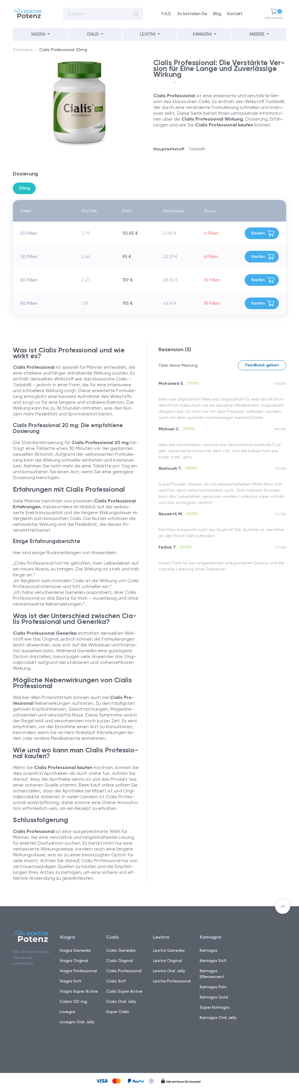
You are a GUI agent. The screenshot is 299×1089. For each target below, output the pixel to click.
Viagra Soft (70, 981)
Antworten (193, 382)
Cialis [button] (93, 34)
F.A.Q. (166, 13)
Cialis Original (119, 960)
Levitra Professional (172, 981)
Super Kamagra (215, 1007)
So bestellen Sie (192, 13)
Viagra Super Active (79, 991)
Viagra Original (74, 960)
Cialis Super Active (124, 991)
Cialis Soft (116, 981)
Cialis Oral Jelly (121, 1001)
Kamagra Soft (213, 960)
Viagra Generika (75, 950)
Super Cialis (117, 1011)
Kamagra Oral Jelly (218, 1017)
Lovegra (67, 1011)
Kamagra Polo (213, 986)
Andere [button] (257, 34)
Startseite (23, 49)
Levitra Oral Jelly (169, 970)
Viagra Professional (78, 970)
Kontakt (235, 13)
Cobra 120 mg (73, 1001)
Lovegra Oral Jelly (77, 1022)
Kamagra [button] (202, 34)
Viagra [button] (38, 34)
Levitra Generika (169, 950)
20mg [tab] (24, 188)
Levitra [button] (148, 34)
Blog (217, 13)
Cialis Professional (124, 970)
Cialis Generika (120, 950)
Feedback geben (262, 365)
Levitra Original (167, 960)
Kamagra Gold (214, 997)
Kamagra (208, 950)
